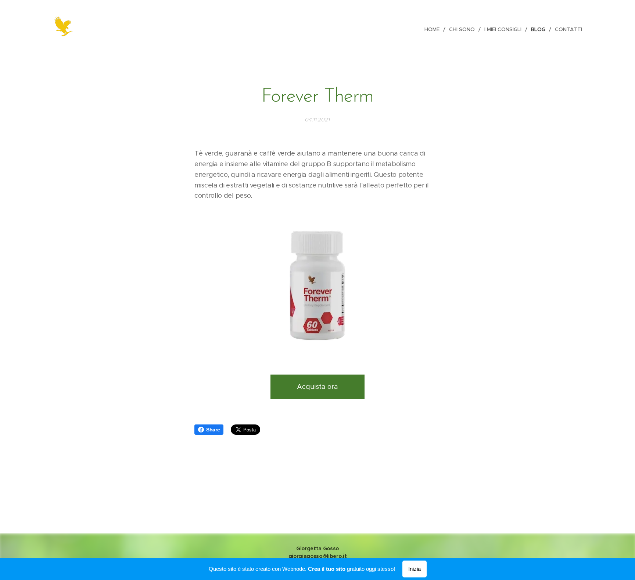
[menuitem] (434, 29)
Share (213, 430)
